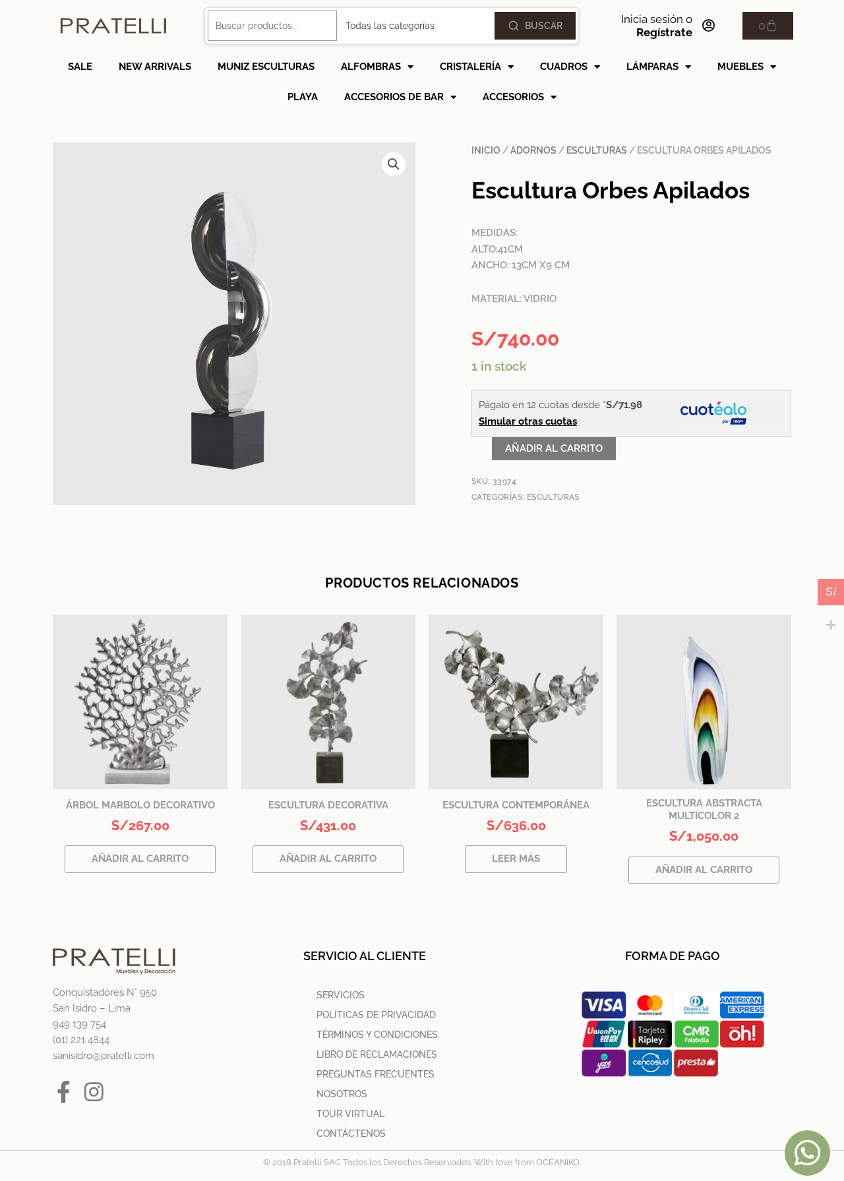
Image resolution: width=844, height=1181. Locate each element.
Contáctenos (351, 1133)
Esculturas (596, 150)
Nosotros (341, 1094)
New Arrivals (155, 67)
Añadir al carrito (554, 448)
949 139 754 (79, 1024)
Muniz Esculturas (266, 67)
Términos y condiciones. (378, 1034)
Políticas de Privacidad (376, 1015)
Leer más (516, 858)
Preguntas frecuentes (375, 1074)
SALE (80, 67)
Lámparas (652, 67)
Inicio (485, 150)
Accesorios (513, 97)
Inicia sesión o (656, 26)
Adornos (533, 150)
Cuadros (564, 67)
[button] (394, 164)
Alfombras (371, 67)
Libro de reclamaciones (376, 1054)
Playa (302, 97)
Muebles (740, 67)
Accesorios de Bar (394, 97)
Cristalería (470, 67)
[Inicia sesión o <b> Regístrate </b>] (708, 25)
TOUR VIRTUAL (350, 1113)
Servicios (340, 995)
